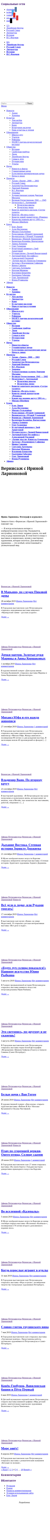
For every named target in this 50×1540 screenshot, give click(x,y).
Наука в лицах (18, 176)
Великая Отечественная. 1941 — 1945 (29, 200)
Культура (10, 118)
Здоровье (16, 193)
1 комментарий (41, 726)
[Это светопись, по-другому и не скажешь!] (21, 1021)
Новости (10, 110)
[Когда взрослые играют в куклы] (21, 1260)
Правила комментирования (18, 1490)
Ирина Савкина (19, 265)
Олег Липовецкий (20, 277)
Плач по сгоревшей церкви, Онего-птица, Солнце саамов (22, 1152)
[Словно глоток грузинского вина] (21, 1316)
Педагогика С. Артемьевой (24, 202)
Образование (12, 132)
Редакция (10, 1486)
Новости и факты (20, 169)
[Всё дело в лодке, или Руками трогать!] (21, 895)
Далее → (5, 617)
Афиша (9, 282)
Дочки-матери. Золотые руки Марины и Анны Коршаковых (23, 656)
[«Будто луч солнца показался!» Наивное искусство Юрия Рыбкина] (21, 957)
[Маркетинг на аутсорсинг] (25, 1535)
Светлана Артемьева (21, 268)
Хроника (16, 115)
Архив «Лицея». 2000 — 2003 (25, 181)
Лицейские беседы (14, 28)
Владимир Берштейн (21, 273)
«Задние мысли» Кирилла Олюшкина (29, 260)
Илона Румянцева (20, 280)
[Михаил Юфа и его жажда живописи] (21, 707)
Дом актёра (17, 120)
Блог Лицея (17, 227)
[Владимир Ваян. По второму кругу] (21, 772)
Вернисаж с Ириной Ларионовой (27, 239)
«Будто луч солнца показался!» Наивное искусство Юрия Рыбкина (23, 971)
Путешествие (18, 161)
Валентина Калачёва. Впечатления (27, 241)
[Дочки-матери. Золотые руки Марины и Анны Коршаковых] (21, 644)
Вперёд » (27, 1469)
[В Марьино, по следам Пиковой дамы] (21, 584)
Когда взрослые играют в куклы (24, 1270)
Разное (9, 1488)
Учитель (15, 137)
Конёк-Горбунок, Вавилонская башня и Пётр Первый (23, 1387)
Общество (11, 147)
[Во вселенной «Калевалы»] (21, 1201)
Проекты (10, 178)
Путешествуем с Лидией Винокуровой (29, 253)
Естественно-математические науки (28, 173)
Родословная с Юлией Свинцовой (27, 234)
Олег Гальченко (19, 246)
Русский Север (13, 30)
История (10, 35)
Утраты (15, 164)
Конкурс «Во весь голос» (23, 214)
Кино (14, 125)
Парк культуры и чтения (23, 130)
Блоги (9, 224)
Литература (11, 33)
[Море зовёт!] (21, 1438)
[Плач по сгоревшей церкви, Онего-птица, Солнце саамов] (21, 1140)
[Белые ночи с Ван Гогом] (21, 1084)
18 (22, 1469)
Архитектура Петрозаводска (25, 185)
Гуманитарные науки (21, 171)
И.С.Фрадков (12, 37)
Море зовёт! (9, 1448)
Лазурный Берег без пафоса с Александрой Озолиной (25, 257)
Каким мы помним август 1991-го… (28, 219)
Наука (9, 166)
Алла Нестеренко (19, 229)
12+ (8, 25)
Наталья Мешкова (20, 270)
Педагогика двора (25, 207)
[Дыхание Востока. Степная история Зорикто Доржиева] (21, 834)
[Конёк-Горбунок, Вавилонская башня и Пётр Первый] (21, 1375)
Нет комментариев (40, 981)
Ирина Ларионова (24, 601)
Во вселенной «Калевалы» (20, 1211)
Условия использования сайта (19, 1493)
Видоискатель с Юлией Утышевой (27, 236)
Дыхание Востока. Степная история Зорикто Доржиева (21, 846)
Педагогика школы (25, 205)
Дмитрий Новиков (20, 188)
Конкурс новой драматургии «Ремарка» (30, 217)
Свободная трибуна (20, 152)
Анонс (15, 113)
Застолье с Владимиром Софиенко (27, 263)
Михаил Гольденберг (21, 231)
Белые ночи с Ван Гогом (18, 1094)
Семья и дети (18, 159)
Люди (14, 154)
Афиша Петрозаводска (11, 647)
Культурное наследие (21, 127)
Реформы (16, 139)
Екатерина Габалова (21, 275)
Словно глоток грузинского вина (25, 1327)
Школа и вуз (17, 135)
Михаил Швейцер (20, 222)
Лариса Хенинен (19, 244)
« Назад (4, 1469)
